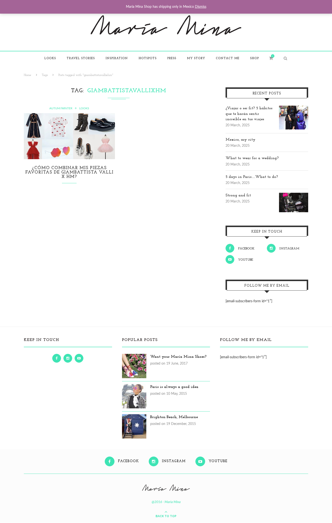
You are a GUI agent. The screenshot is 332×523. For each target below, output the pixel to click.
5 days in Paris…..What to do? (252, 177)
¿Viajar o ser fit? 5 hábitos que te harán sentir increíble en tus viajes (249, 113)
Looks (50, 58)
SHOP (254, 58)
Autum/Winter (60, 108)
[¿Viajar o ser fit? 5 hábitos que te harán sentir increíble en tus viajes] (293, 108)
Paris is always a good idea (174, 387)
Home (27, 75)
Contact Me (227, 58)
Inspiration (116, 58)
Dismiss (200, 7)
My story (196, 58)
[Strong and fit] (293, 195)
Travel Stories (81, 58)
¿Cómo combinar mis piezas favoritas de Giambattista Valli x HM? (69, 172)
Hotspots (148, 58)
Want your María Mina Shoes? (178, 357)
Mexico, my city (240, 140)
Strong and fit (238, 195)
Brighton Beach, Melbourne (174, 417)
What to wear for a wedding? (252, 158)
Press (171, 58)
